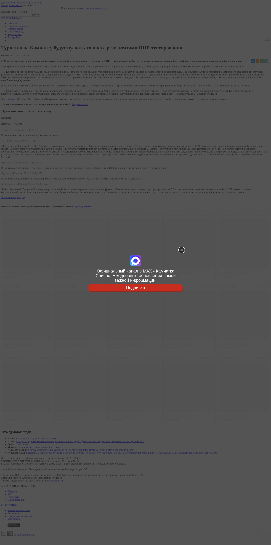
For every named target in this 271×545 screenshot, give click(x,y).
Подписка (135, 287)
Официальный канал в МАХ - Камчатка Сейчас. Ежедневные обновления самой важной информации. (136, 276)
